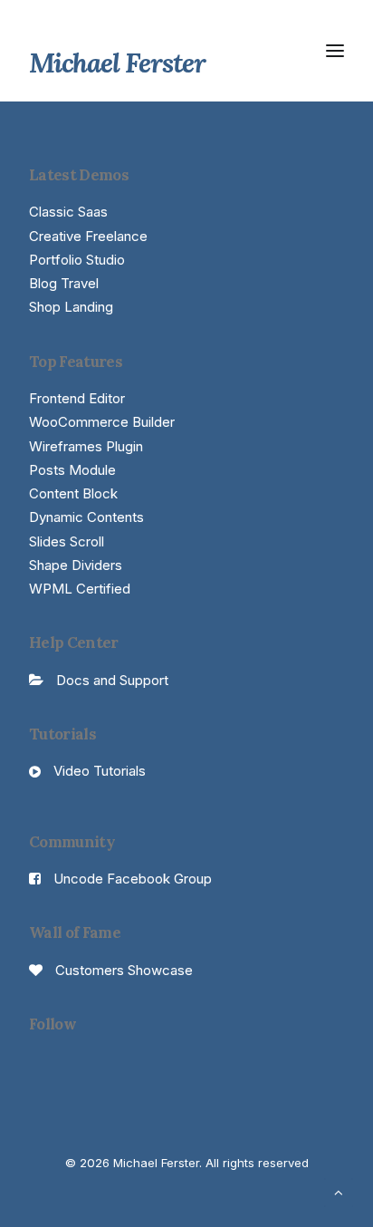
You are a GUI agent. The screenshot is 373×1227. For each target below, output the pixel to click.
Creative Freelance (88, 236)
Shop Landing (71, 306)
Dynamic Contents (86, 517)
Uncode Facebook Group (132, 878)
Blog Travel (64, 283)
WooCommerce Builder (102, 421)
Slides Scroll (66, 541)
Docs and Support (112, 680)
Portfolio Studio (77, 259)
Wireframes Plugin (86, 446)
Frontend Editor (77, 398)
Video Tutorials (99, 770)
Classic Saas (68, 211)
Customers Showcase (124, 970)
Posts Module (72, 469)
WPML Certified (79, 588)
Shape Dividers (75, 565)
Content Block (73, 493)
